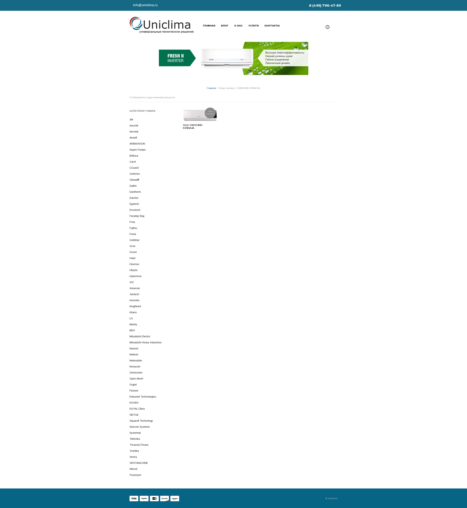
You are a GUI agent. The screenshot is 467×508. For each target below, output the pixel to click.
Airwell (133, 137)
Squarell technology (141, 420)
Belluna (134, 155)
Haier (133, 258)
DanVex (134, 197)
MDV (132, 330)
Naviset (134, 348)
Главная (211, 88)
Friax (132, 222)
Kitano (133, 312)
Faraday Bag (137, 215)
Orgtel (133, 384)
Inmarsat (135, 288)
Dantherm (135, 191)
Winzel (133, 468)
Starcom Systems (140, 426)
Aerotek (134, 131)
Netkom (134, 354)
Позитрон (135, 475)
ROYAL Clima (137, 408)
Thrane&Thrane (139, 444)
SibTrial (134, 414)
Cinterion (135, 173)
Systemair (135, 432)
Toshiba (134, 450)
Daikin (133, 185)
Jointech (134, 294)
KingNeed (135, 306)
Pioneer (134, 390)
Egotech (134, 203)
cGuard (134, 167)
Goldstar (135, 240)
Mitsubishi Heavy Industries (146, 342)
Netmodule (136, 360)
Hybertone (136, 276)
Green (133, 252)
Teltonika (135, 438)
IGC (132, 282)
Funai (133, 234)
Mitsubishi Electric (140, 336)
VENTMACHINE (139, 462)
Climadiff (134, 179)
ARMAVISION (137, 143)
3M (131, 119)
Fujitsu (133, 228)
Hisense (134, 264)
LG (131, 318)
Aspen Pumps (138, 149)
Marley (133, 324)
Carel (133, 161)
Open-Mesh (136, 378)
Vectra (133, 456)
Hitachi (133, 270)
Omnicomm (136, 372)
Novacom (135, 366)
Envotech (135, 209)
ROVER (134, 402)
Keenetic (135, 300)
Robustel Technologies (143, 396)
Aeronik (134, 125)
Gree (132, 246)
